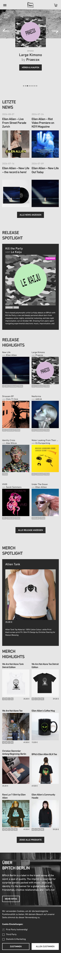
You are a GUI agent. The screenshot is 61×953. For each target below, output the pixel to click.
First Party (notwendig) (17, 929)
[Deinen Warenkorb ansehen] (54, 6)
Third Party (11, 934)
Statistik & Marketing (16, 939)
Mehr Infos (11, 899)
